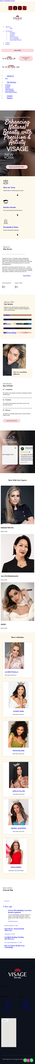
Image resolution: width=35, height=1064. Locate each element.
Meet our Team (9, 187)
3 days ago (7, 906)
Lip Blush (7, 319)
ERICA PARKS (16, 867)
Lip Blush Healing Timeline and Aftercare (14, 938)
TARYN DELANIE (18, 750)
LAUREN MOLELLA (11, 672)
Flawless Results (9, 207)
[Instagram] (10, 8)
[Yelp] (25, 8)
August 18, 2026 (14, 925)
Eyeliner (7, 315)
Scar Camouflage (10, 333)
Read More (27, 276)
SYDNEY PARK (18, 711)
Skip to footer (11, 0)
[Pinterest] (20, 8)
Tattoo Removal (9, 328)
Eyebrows (7, 324)
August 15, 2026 (10, 934)
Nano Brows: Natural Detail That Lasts (14, 929)
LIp (5, 934)
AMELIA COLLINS (19, 791)
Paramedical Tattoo (10, 227)
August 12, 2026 (17, 942)
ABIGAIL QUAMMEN (18, 828)
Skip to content (4, 0)
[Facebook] (15, 8)
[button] (10, 921)
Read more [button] (7, 462)
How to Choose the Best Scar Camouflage (14, 946)
